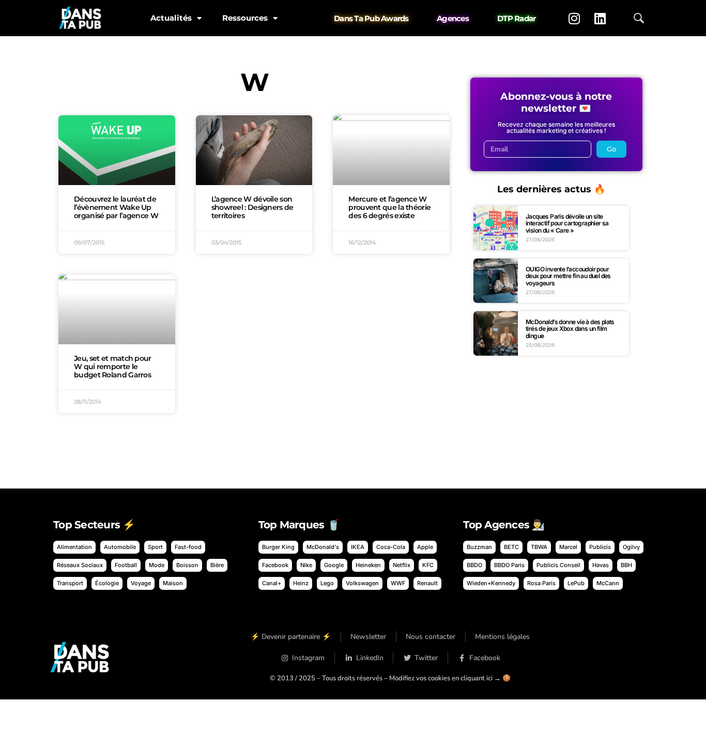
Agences (453, 18)
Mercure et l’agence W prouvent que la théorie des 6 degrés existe (389, 207)
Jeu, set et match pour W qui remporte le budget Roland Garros (112, 366)
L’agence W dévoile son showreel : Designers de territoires (252, 207)
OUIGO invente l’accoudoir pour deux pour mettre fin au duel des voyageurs (568, 276)
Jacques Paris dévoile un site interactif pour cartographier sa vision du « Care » (567, 223)
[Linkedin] (600, 18)
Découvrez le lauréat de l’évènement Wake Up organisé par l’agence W (116, 207)
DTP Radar (516, 18)
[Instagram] (574, 18)
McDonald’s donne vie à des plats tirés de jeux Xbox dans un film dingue (570, 329)
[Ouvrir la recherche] (639, 18)
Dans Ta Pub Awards (371, 18)
